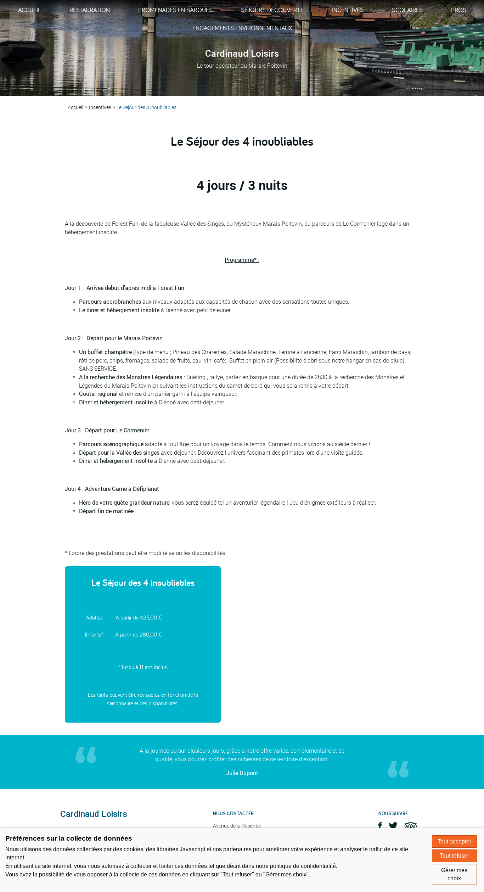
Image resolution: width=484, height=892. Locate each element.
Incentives (348, 10)
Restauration (89, 10)
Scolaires (407, 10)
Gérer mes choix (454, 874)
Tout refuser (454, 856)
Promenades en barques (175, 10)
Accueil (29, 10)
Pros (458, 10)
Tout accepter (454, 841)
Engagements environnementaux (242, 28)
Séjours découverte (272, 10)
